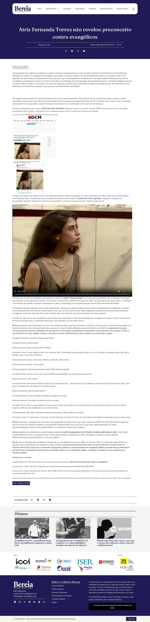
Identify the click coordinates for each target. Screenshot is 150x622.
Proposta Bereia (57, 586)
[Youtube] (30, 602)
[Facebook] (15, 602)
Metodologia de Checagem (62, 596)
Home (39, 9)
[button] (65, 51)
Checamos (67, 9)
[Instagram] (20, 602)
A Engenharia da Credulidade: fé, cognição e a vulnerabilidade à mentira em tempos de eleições (72, 542)
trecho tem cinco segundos (89, 198)
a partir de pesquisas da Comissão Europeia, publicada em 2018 (89, 432)
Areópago (92, 9)
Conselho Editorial (58, 599)
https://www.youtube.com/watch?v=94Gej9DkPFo (89, 462)
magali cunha (23, 483)
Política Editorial (58, 589)
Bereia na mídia (122, 9)
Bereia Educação (106, 9)
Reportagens (80, 9)
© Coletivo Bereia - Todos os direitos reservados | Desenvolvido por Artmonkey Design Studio (45, 619)
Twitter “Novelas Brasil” (73, 298)
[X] (25, 602)
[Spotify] (40, 602)
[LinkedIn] (35, 602)
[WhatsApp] (44, 602)
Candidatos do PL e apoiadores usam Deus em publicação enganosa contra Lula (33, 542)
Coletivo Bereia (51, 9)
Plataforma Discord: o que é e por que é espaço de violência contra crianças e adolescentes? (116, 542)
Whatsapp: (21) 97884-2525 (25, 596)
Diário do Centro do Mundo (53, 108)
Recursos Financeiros (59, 592)
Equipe (54, 602)
